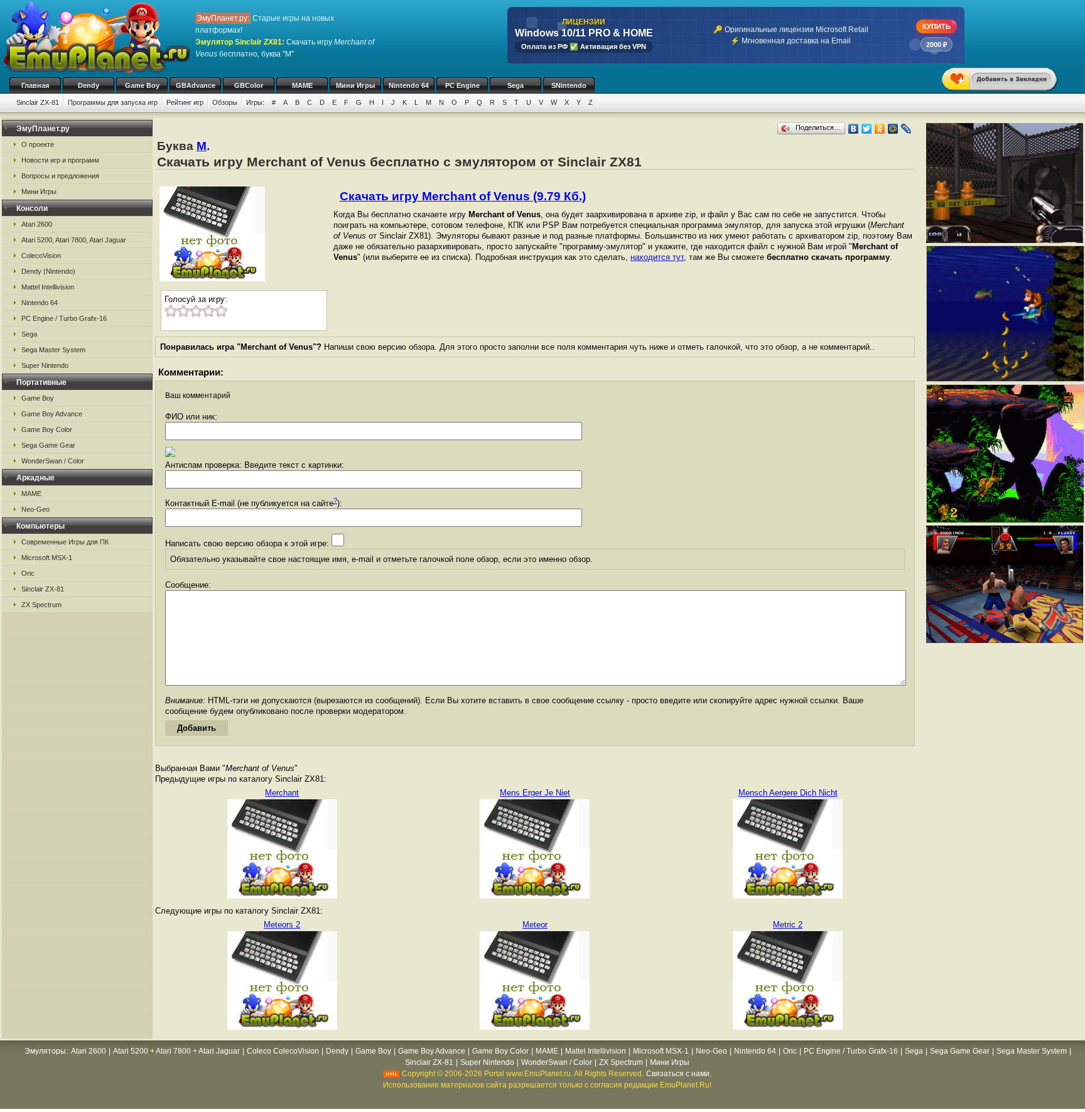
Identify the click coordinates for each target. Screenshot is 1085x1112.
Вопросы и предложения (60, 176)
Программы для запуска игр (113, 102)
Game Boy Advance (51, 414)
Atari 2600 (36, 224)
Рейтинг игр (184, 102)
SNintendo (568, 85)
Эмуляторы (45, 1051)
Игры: (255, 102)
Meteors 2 (282, 924)
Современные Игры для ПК (65, 542)
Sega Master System (53, 350)
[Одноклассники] (880, 129)
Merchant (282, 792)
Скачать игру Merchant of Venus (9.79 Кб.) (463, 196)
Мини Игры (355, 85)
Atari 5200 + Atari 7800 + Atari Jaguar (176, 1051)
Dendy (88, 85)
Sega (515, 85)
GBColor (248, 85)
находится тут (657, 257)
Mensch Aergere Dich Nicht (788, 792)
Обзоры (224, 102)
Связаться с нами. (678, 1073)
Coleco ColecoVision (283, 1051)
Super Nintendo (44, 365)
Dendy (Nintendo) (48, 271)
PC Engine (462, 85)
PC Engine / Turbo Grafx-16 (64, 318)
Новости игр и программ (60, 160)
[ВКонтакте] (853, 129)
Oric (28, 573)
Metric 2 (787, 924)
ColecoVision (41, 255)
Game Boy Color (46, 429)
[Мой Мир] (893, 129)
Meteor (535, 924)
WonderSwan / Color (52, 461)
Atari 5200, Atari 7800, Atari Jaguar (73, 240)
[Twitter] (866, 129)
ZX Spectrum (41, 604)
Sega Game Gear (48, 445)
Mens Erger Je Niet (535, 792)
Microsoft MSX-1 (46, 557)
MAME (302, 85)
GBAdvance (195, 85)
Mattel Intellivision (47, 287)
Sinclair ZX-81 (37, 102)
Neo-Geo (35, 509)
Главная (35, 85)
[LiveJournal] (906, 129)
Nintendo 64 (409, 85)
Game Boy (142, 85)
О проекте (37, 144)
